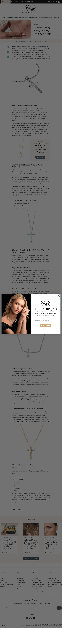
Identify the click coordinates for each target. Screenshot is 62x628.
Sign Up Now (46, 325)
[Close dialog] (58, 295)
